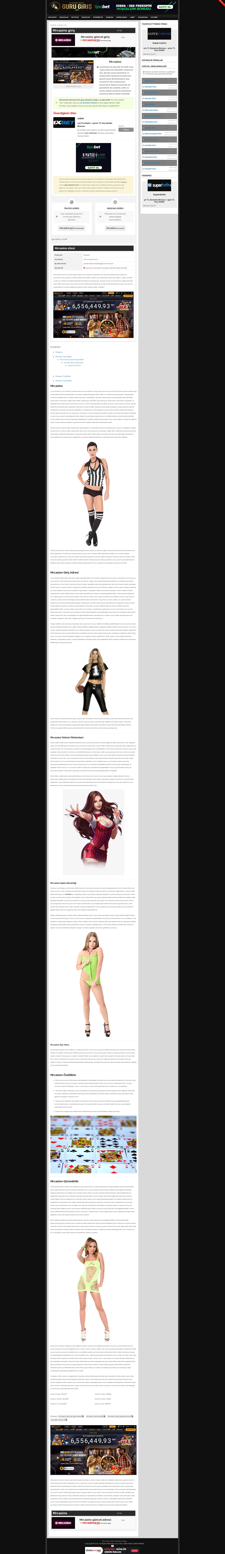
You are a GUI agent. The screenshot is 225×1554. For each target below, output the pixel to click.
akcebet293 (172, 97)
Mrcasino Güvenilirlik (64, 381)
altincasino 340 (171, 111)
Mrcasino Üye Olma (74, 365)
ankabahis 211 (171, 123)
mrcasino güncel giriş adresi (70, 1416)
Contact (124, 1541)
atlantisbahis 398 (171, 164)
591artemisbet (171, 138)
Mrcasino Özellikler (63, 376)
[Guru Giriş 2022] (71, 11)
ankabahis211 (172, 120)
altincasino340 (171, 109)
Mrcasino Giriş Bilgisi (64, 357)
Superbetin (98, 17)
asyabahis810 (172, 156)
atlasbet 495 (172, 170)
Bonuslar (64, 17)
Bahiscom (86, 17)
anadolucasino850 (170, 114)
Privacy (107, 1541)
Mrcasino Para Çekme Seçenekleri (72, 359)
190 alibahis (172, 105)
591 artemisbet (171, 140)
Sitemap (118, 1541)
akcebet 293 (172, 99)
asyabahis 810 (171, 158)
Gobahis (109, 17)
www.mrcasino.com (73, 86)
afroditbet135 (172, 91)
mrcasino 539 (105, 40)
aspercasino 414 (171, 152)
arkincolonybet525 (170, 132)
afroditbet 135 (172, 94)
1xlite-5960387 (171, 79)
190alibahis (172, 103)
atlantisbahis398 (171, 161)
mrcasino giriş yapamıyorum (119, 1416)
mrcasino (115, 228)
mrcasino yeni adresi (94, 1416)
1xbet (132, 17)
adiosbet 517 (172, 88)
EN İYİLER (75, 17)
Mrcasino (59, 352)
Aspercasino (121, 17)
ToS (103, 1541)
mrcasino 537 (72, 228)
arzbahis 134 (172, 146)
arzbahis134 (172, 144)
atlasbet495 (172, 167)
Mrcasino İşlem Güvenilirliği (73, 363)
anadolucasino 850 (170, 117)
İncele (126, 130)
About (113, 1541)
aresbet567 (172, 126)
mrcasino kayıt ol (58, 1420)
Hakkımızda (143, 17)
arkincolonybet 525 (170, 135)
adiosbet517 (172, 85)
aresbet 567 (172, 129)
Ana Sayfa (52, 17)
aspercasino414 (171, 150)
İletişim (154, 17)
